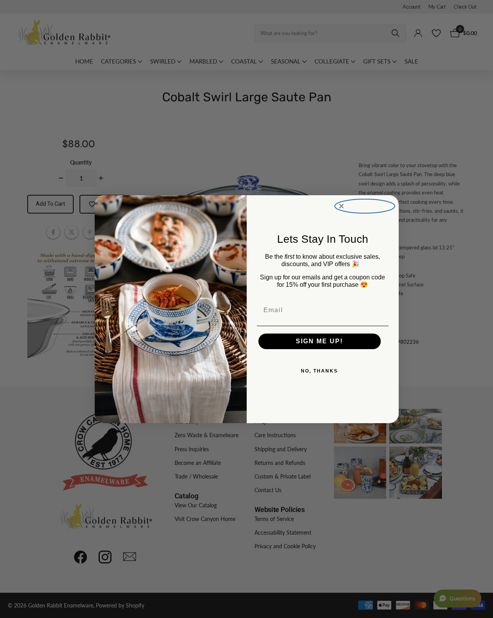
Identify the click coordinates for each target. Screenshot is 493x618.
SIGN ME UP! (319, 341)
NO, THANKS (319, 371)
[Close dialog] (365, 206)
